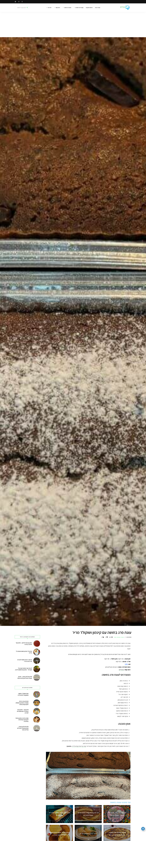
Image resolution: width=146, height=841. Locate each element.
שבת (115, 637)
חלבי (126, 664)
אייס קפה (78, 746)
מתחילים (121, 670)
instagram (18, 1)
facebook (22, 1)
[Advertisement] (73, 24)
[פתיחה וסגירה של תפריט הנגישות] (143, 829)
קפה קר (84, 746)
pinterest (15, 1)
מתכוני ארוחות (67, 7)
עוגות (122, 637)
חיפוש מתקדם (89, 7)
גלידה (73, 746)
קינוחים (118, 637)
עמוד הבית (97, 7)
